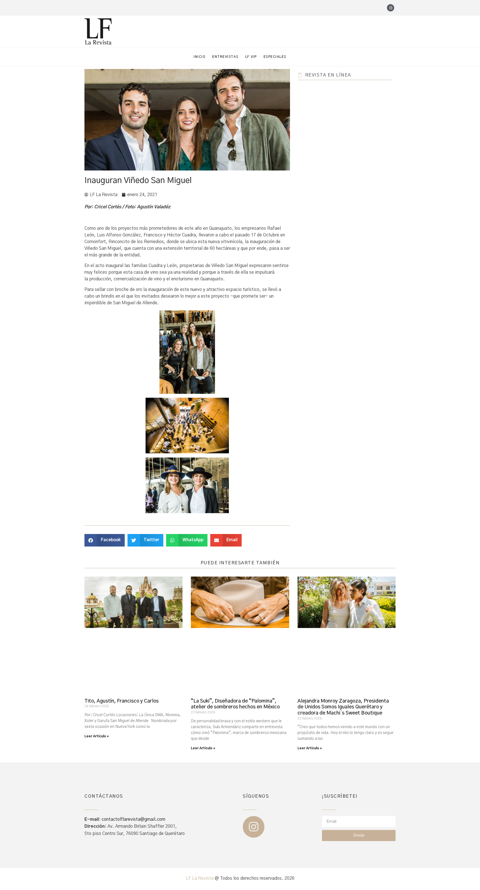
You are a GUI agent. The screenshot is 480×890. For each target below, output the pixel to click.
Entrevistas (225, 56)
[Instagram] (390, 7)
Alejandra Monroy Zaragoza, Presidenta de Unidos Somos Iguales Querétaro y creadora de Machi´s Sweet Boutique (343, 707)
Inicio (200, 56)
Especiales (275, 56)
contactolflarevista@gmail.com (133, 819)
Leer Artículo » (96, 736)
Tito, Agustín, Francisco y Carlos (121, 701)
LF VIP (251, 56)
